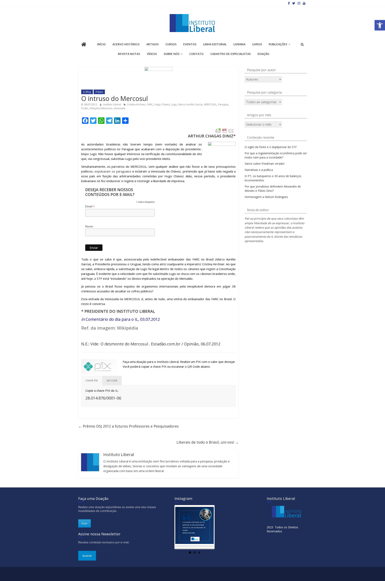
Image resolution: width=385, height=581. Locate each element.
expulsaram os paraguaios (112, 171)
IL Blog (87, 92)
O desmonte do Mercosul (124, 344)
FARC (150, 104)
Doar (84, 523)
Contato (196, 54)
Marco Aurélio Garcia (190, 104)
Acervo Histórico (126, 44)
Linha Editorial (215, 44)
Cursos (170, 44)
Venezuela (119, 108)
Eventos (189, 44)
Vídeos (152, 54)
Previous (169, 527)
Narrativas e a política (259, 170)
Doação (263, 54)
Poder (84, 108)
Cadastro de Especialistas (230, 54)
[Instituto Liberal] (83, 45)
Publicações (278, 44)
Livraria (239, 44)
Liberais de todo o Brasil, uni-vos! (207, 442)
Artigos (152, 44)
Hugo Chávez (162, 104)
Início (101, 44)
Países (99, 92)
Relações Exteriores (101, 108)
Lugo (174, 104)
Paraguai (223, 104)
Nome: (89, 226)
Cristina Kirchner (136, 104)
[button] (380, 25)
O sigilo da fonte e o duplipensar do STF (271, 147)
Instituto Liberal (112, 104)
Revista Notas (129, 54)
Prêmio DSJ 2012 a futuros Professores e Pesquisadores (128, 426)
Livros (257, 44)
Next (220, 527)
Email (90, 206)
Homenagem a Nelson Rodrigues (266, 197)
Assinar (87, 556)
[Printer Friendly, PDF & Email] (225, 131)
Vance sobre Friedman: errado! (264, 163)
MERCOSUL (210, 104)
